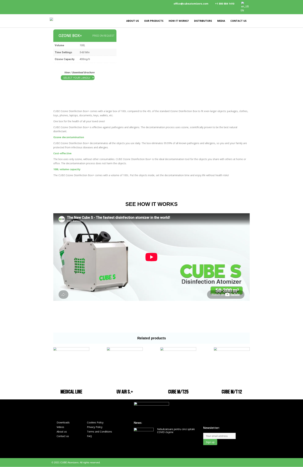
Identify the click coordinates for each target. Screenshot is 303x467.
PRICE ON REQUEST (103, 35)
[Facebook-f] (229, 462)
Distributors (203, 20)
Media (221, 20)
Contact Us (238, 20)
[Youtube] (243, 462)
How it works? (179, 20)
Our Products (153, 20)
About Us (132, 20)
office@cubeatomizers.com (191, 3)
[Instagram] (236, 462)
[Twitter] (250, 462)
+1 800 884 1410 (224, 3)
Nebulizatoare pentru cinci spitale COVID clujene (176, 430)
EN (242, 10)
